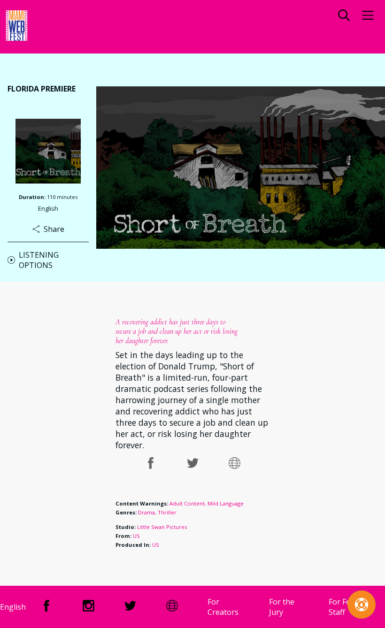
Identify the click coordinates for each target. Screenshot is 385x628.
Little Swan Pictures (162, 526)
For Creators (223, 607)
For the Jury (281, 607)
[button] (344, 16)
